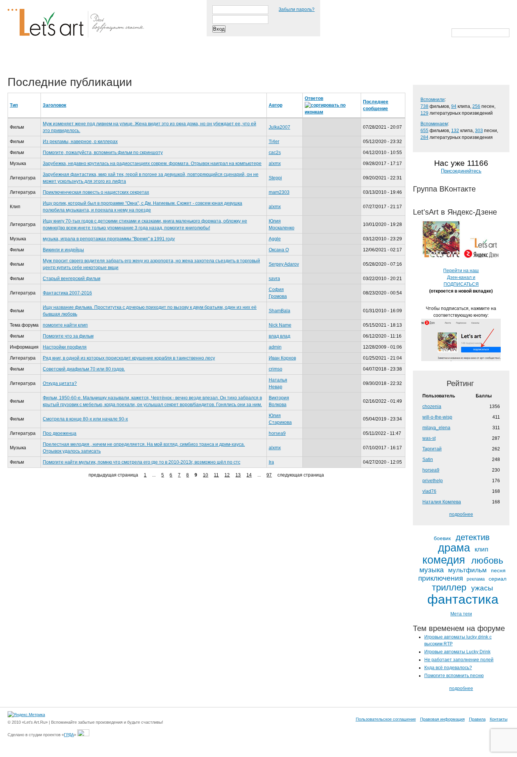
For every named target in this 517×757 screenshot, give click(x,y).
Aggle (275, 238)
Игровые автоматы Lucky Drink (457, 651)
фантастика (462, 599)
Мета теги (461, 614)
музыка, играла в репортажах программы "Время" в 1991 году (109, 238)
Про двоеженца (59, 433)
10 (205, 475)
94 (453, 106)
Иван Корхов (282, 358)
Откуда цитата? (60, 383)
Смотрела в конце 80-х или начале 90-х (85, 419)
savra (274, 278)
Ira (271, 462)
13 (238, 475)
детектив (473, 537)
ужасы (482, 588)
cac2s (275, 152)
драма (454, 548)
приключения (440, 578)
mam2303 (279, 192)
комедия (443, 560)
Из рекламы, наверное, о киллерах (80, 141)
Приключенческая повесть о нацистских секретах (96, 192)
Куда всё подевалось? (448, 667)
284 (424, 137)
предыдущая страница (113, 475)
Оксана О (279, 249)
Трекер (54, 57)
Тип (14, 105)
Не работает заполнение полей (459, 659)
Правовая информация (442, 719)
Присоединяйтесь (461, 171)
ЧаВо (86, 57)
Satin (427, 459)
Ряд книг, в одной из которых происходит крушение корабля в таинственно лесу (129, 358)
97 (269, 475)
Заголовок (54, 105)
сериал (497, 579)
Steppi (275, 178)
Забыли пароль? (297, 9)
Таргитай (432, 449)
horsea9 (277, 433)
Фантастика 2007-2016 (67, 293)
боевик (442, 538)
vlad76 (429, 491)
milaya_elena (436, 427)
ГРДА (69, 734)
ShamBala (279, 310)
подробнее (461, 514)
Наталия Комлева (441, 502)
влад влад (279, 336)
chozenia (431, 406)
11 (216, 475)
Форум (152, 57)
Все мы (117, 57)
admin (275, 347)
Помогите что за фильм (68, 336)
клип (481, 549)
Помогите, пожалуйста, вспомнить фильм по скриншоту (103, 152)
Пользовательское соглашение (386, 719)
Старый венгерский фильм (71, 278)
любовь (487, 560)
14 (249, 475)
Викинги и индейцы (63, 249)
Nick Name (280, 325)
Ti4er (274, 141)
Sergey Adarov (284, 264)
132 (455, 130)
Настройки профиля (65, 347)
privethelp (432, 480)
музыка (431, 570)
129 (424, 113)
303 (479, 130)
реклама (476, 579)
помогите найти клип (65, 325)
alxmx (275, 163)
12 (227, 475)
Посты (21, 57)
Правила (477, 719)
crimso (275, 369)
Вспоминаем (434, 123)
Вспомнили (432, 99)
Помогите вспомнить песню (454, 675)
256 (476, 106)
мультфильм (467, 570)
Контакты (499, 719)
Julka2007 (279, 127)
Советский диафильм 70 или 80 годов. (84, 369)
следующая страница (300, 475)
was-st (429, 438)
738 (424, 106)
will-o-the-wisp (437, 417)
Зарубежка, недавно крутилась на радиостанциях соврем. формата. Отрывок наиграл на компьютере (152, 163)
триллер (449, 587)
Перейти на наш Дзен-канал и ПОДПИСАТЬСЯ (461, 277)
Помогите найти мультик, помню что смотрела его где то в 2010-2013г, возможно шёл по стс (141, 462)
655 (424, 130)
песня (498, 570)
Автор (275, 105)
